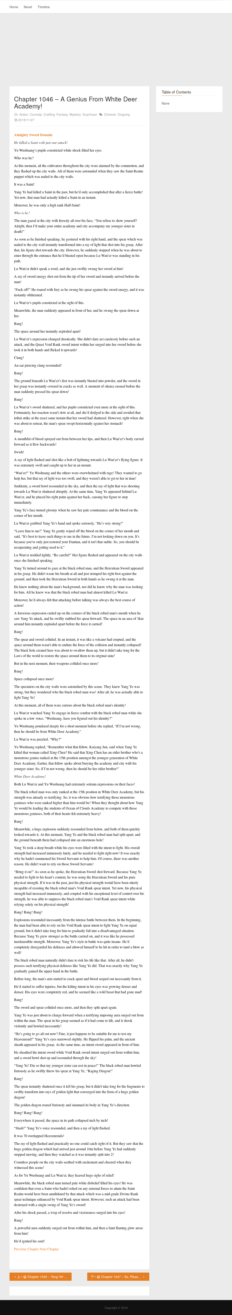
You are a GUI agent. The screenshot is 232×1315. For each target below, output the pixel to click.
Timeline (44, 7)
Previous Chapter (27, 1248)
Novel (28, 7)
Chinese (110, 114)
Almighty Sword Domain (33, 134)
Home (14, 7)
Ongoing (124, 114)
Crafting (49, 114)
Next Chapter (49, 1248)
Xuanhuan (89, 114)
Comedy (36, 114)
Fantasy (62, 114)
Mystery (75, 114)
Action (23, 114)
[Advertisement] (116, 50)
